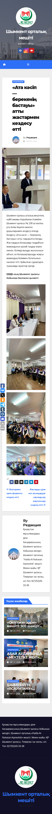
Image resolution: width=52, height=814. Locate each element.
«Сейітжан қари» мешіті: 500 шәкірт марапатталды (23, 626)
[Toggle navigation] (28, 64)
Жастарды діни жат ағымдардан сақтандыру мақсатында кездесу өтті (36, 497)
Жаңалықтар (18, 81)
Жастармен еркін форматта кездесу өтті (14, 493)
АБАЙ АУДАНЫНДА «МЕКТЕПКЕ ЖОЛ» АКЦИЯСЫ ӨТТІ (24, 657)
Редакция (31, 137)
